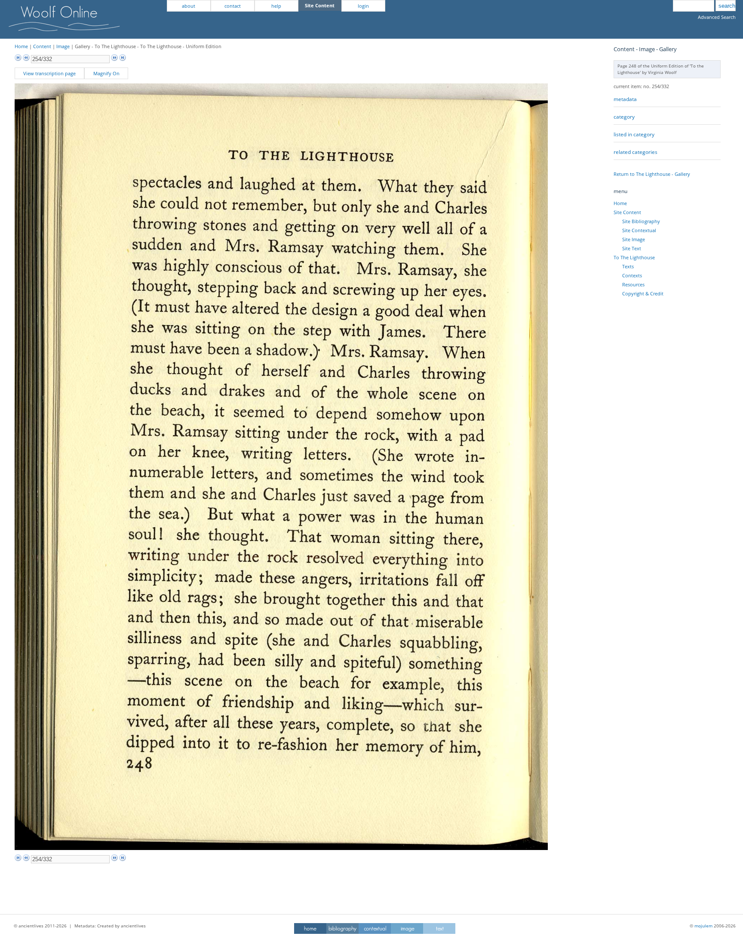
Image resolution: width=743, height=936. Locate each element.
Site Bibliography (641, 221)
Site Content (627, 212)
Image (63, 46)
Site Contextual (639, 230)
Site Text (631, 248)
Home (21, 46)
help (276, 6)
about (188, 6)
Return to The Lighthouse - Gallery (652, 174)
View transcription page (49, 73)
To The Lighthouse (634, 257)
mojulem (703, 926)
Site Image (633, 239)
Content (42, 46)
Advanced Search (717, 17)
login (363, 6)
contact (232, 6)
